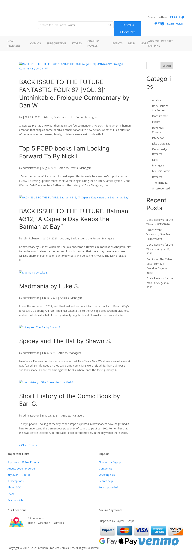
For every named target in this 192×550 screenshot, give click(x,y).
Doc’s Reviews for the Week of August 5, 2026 (159, 282)
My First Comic (161, 171)
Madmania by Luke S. (50, 286)
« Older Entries (28, 445)
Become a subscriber (127, 28)
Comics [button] (35, 43)
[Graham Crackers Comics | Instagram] (175, 17)
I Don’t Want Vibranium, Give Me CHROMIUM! (158, 234)
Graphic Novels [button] (93, 43)
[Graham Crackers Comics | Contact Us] (183, 17)
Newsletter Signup (110, 462)
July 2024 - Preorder (20, 474)
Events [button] (117, 43)
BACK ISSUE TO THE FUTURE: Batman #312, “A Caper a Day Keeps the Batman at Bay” (73, 218)
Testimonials (15, 500)
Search (167, 65)
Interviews (158, 138)
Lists (155, 159)
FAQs (11, 494)
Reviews (157, 177)
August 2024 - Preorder (22, 468)
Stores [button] (76, 43)
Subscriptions (16, 481)
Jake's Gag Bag (161, 143)
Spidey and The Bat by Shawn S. (65, 341)
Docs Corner (159, 116)
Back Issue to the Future (69, 117)
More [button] (144, 43)
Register (179, 23)
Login (171, 23)
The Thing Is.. (160, 182)
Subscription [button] (56, 43)
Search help (106, 481)
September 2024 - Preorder (24, 462)
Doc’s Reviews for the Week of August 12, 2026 (159, 249)
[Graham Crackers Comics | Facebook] (171, 17)
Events (74, 168)
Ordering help (107, 474)
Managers (91, 117)
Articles (48, 117)
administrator (31, 168)
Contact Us (105, 468)
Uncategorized (161, 188)
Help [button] (131, 43)
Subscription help (109, 487)
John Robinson (31, 238)
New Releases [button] (14, 43)
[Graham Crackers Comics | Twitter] (179, 17)
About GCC (14, 487)
